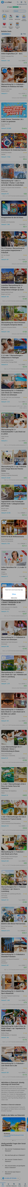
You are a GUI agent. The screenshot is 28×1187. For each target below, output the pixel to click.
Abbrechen (14, 598)
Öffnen (14, 594)
